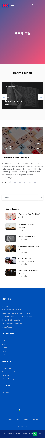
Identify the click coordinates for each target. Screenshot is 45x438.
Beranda (9, 419)
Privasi (16, 419)
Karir (3, 355)
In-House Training (8, 379)
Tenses (8, 148)
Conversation (6, 368)
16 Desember (23, 264)
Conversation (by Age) (9, 372)
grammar (8, 146)
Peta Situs (35, 419)
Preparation (6, 375)
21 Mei (20, 217)
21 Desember (23, 239)
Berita (4, 344)
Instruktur (5, 351)
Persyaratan (25, 419)
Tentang (5, 341)
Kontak (4, 348)
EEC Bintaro (6, 393)
